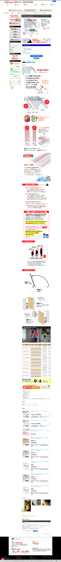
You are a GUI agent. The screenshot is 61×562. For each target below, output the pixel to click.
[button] (23, 25)
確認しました (25, 46)
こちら (52, 560)
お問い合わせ (12, 51)
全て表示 (47, 534)
